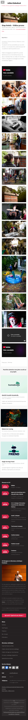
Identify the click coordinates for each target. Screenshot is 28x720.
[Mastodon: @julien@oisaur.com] (3, 667)
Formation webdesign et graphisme (10, 655)
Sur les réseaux (6, 664)
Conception (4, 41)
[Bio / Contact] (14, 573)
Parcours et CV (6, 482)
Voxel (24, 431)
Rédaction (19, 41)
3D (2, 431)
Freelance (4, 631)
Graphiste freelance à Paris (8, 646)
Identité (17, 397)
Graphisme (14, 431)
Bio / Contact (5, 634)
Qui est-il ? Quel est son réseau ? (14, 615)
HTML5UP (16, 702)
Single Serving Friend (8, 461)
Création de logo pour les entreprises (10, 652)
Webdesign (8, 398)
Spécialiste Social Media (7, 658)
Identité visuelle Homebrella (10, 395)
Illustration (22, 397)
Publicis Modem (15, 535)
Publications (4, 637)
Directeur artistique (7, 643)
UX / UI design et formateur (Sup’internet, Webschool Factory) (18, 505)
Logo (3, 398)
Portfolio (4, 625)
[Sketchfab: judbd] (13, 667)
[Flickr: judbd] (6, 667)
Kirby (14, 700)
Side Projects (5, 628)
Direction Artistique (12, 41)
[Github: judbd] (10, 667)
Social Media (5, 43)
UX (5, 398)
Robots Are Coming (7, 429)
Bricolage (4, 463)
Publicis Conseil (15, 543)
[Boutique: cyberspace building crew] (17, 667)
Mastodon (17, 714)
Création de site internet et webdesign (10, 649)
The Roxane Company (16, 526)
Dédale (13, 485)
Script (23, 41)
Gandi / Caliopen (15, 515)
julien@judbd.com (14, 673)
